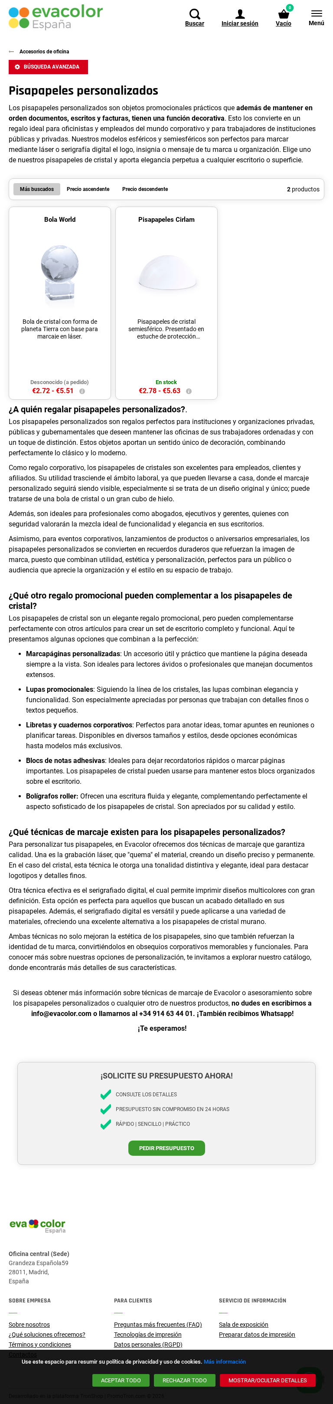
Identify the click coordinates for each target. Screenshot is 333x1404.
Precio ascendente (88, 189)
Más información (225, 1361)
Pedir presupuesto (166, 1148)
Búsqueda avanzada (51, 67)
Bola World (59, 220)
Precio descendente (145, 189)
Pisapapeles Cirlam (166, 220)
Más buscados (37, 189)
